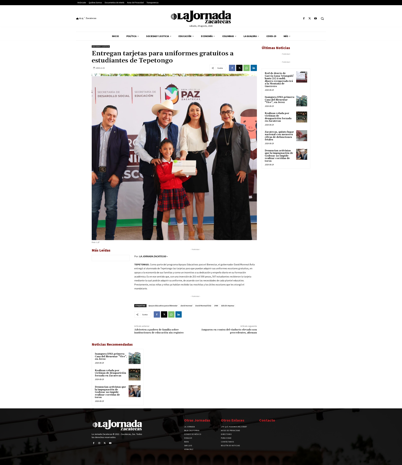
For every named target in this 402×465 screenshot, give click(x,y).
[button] (322, 18)
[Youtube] (315, 18)
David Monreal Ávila (203, 305)
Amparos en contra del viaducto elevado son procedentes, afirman (229, 331)
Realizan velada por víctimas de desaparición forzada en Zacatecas (110, 373)
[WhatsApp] (246, 68)
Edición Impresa (227, 305)
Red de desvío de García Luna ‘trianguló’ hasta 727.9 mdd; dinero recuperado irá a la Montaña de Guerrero (279, 80)
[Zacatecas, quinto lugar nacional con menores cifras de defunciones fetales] (301, 135)
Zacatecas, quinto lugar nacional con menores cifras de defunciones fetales (279, 135)
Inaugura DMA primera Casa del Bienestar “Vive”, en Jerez (111, 356)
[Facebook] (304, 18)
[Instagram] (99, 443)
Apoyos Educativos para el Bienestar (162, 305)
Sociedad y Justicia (100, 46)
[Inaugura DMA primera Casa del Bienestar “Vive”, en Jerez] (135, 358)
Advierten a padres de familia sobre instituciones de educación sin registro (159, 331)
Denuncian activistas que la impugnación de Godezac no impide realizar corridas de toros (110, 392)
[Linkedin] (254, 68)
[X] (310, 18)
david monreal (186, 305)
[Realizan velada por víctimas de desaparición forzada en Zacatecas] (135, 375)
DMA (216, 305)
